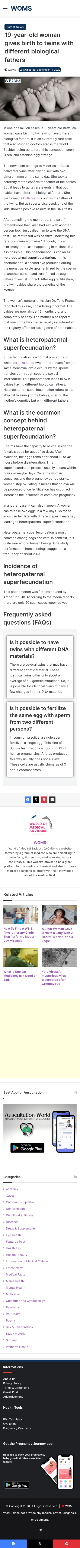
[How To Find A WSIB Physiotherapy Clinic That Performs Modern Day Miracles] (20, 915)
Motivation (13, 1294)
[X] (36, 799)
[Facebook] (28, 799)
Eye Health (13, 1235)
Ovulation (9, 1423)
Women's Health (17, 1346)
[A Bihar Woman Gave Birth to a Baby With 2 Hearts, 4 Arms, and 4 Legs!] (59, 915)
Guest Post (10, 1392)
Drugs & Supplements (21, 1228)
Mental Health (15, 1287)
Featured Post (15, 1241)
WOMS (12, 69)
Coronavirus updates (20, 1202)
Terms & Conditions (16, 1387)
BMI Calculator (12, 1419)
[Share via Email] (52, 799)
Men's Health (15, 1281)
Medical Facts (15, 1274)
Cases (10, 1195)
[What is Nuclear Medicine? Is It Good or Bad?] (20, 957)
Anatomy (12, 1189)
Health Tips (14, 1248)
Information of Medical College (27, 1261)
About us (9, 1378)
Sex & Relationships (19, 1327)
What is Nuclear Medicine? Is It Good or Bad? (20, 975)
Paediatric (13, 1307)
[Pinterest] (44, 799)
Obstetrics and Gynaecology (25, 1300)
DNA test (29, 198)
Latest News (15, 27)
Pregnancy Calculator (17, 1428)
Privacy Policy (12, 1383)
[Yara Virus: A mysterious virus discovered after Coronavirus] (59, 957)
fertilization (22, 363)
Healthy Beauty (16, 1254)
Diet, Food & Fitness (19, 1215)
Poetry (10, 1320)
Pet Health (13, 1314)
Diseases (12, 1222)
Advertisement (13, 1396)
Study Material (16, 1333)
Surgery (11, 1340)
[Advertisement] (40, 1038)
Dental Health (15, 1208)
